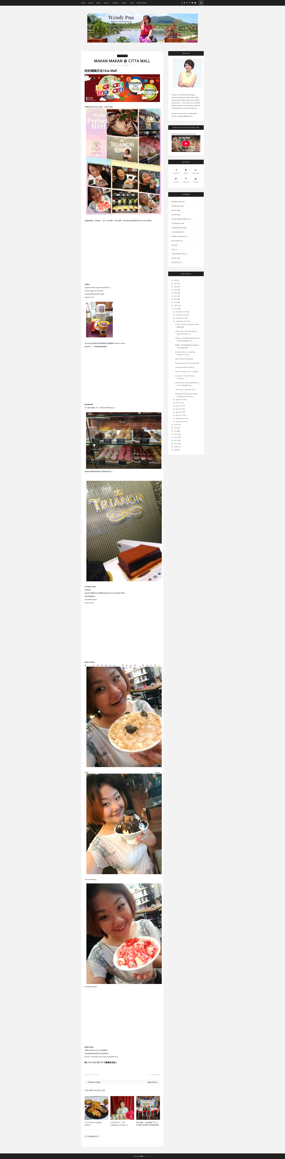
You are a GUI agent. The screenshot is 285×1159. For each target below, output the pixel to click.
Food (132, 3)
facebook (176, 173)
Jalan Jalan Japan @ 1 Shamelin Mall (187, 363)
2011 (175, 440)
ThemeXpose (148, 1156)
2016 (175, 425)
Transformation (178, 254)
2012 (175, 437)
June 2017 (179, 406)
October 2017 (180, 318)
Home (83, 3)
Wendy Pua (116, 65)
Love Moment (176, 232)
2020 (175, 299)
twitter (186, 173)
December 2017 (181, 312)
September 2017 (181, 321)
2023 (175, 290)
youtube (195, 182)
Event (99, 3)
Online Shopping (178, 236)
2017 (175, 309)
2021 (175, 296)
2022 (175, 293)
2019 (175, 302)
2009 (175, 447)
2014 (175, 431)
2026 (175, 280)
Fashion (115, 3)
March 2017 (179, 415)
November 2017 (181, 315)
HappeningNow (177, 228)
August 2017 (180, 400)
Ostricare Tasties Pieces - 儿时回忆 (186, 372)
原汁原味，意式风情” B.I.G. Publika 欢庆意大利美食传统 (147, 1123)
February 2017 (180, 418)
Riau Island (176, 241)
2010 (175, 444)
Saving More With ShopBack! (184, 367)
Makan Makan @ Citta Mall (184, 359)
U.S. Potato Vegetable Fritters (93, 1123)
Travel (124, 3)
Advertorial (176, 206)
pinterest (186, 182)
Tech (173, 245)
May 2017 (179, 409)
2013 (175, 434)
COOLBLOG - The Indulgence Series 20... (119, 1123)
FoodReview (122, 56)
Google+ (176, 182)
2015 (175, 428)
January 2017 (180, 422)
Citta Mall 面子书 (95, 1062)
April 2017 (179, 412)
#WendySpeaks (177, 202)
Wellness (175, 262)
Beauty (106, 3)
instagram (195, 173)
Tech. (173, 249)
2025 (175, 283)
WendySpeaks (142, 3)
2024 (175, 287)
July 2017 (178, 403)
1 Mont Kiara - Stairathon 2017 (185, 390)
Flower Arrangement (180, 219)
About (91, 3)
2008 (175, 450)
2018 (175, 305)
